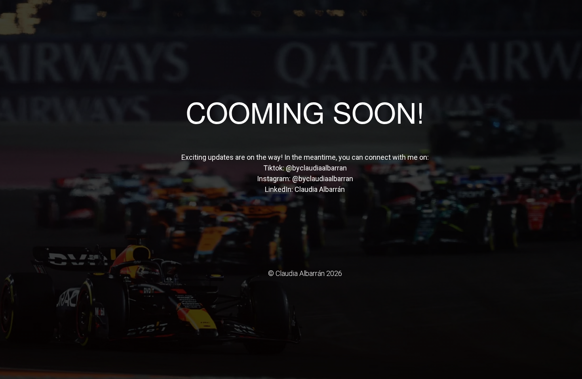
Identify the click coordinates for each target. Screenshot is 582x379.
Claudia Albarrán (320, 189)
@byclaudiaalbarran (316, 168)
